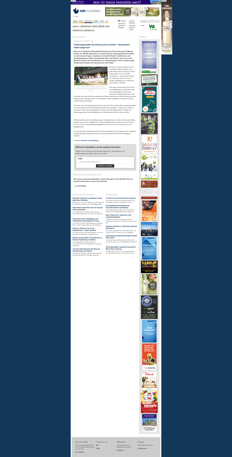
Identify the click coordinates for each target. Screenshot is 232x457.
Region (75, 21)
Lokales (75, 26)
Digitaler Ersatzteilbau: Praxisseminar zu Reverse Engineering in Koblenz (87, 239)
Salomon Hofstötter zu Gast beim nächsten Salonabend (121, 227)
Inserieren (131, 21)
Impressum (132, 27)
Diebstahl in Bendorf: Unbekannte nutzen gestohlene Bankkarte (87, 199)
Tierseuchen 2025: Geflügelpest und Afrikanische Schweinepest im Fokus (85, 220)
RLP (106, 21)
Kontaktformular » (143, 448)
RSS (97, 445)
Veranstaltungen (85, 26)
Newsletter (121, 27)
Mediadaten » (120, 450)
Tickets (142, 25)
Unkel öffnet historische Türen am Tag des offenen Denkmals (87, 208)
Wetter (107, 26)
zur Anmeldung (80, 186)
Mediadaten (132, 23)
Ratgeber (94, 26)
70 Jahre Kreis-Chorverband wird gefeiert (121, 198)
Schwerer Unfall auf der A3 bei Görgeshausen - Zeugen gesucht (84, 229)
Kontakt (131, 29)
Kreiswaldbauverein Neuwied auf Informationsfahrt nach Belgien (117, 206)
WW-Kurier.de (121, 25)
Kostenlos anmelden (105, 166)
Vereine (95, 21)
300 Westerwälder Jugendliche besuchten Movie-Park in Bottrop (121, 248)
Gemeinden (101, 26)
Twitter (98, 448)
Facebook (122, 21)
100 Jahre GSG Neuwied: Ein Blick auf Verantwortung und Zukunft (86, 250)
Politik (81, 21)
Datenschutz (132, 25)
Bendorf (82, 37)
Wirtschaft (88, 21)
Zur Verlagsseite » (80, 452)
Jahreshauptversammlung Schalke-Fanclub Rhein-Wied (121, 237)
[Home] (73, 16)
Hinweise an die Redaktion (90, 140)
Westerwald (78, 30)
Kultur (101, 21)
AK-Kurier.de (121, 23)
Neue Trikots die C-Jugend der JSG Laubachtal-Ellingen (118, 216)
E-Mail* (80, 158)
